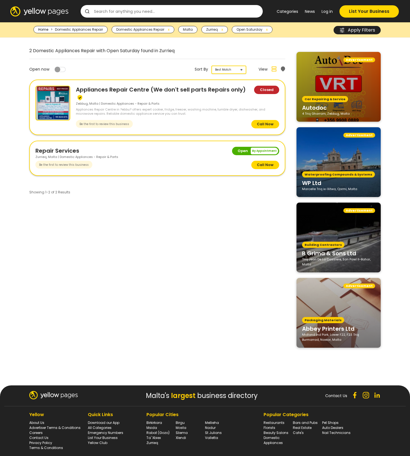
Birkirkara (154, 422)
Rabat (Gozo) (158, 432)
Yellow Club (97, 442)
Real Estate (302, 427)
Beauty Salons (276, 432)
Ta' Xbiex (153, 437)
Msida (151, 427)
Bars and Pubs (305, 422)
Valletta (211, 437)
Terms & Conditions (46, 447)
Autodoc (314, 107)
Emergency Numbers (105, 432)
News (310, 11)
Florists (269, 427)
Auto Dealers (332, 427)
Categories (287, 11)
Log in (327, 11)
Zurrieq (152, 442)
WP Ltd (311, 182)
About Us (36, 422)
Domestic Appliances (273, 440)
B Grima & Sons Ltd (329, 253)
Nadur (210, 427)
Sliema (182, 432)
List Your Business (369, 11)
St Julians (213, 432)
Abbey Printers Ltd (328, 328)
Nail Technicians (336, 432)
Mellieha (212, 422)
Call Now (265, 124)
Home (43, 29)
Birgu (180, 422)
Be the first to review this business (104, 124)
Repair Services (57, 151)
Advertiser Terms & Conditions (55, 427)
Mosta (181, 427)
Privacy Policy (40, 442)
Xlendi (181, 437)
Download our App (103, 422)
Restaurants (274, 422)
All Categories (100, 427)
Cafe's (298, 432)
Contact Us (39, 437)
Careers (36, 432)
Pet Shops (330, 422)
